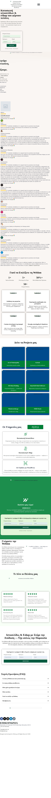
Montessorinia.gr (13, 409)
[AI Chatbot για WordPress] (25, 463)
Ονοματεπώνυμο (6, 33)
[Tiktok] (14, 718)
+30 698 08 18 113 (4, 729)
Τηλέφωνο (4, 39)
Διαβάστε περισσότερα (34, 265)
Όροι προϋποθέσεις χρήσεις (16, 735)
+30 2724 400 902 (4, 726)
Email (13, 39)
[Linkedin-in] (10, 718)
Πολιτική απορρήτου (4, 735)
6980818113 (26, 508)
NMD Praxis (37, 409)
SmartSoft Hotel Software (37, 385)
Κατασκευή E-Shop (25, 453)
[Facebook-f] (1, 718)
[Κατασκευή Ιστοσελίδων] (25, 434)
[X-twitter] (4, 718)
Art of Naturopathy (13, 362)
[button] (39, 4)
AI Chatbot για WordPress (25, 468)
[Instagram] (7, 718)
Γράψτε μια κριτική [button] (5, 117)
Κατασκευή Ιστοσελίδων (25, 438)
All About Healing (13, 385)
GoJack (37, 362)
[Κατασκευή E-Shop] (25, 448)
